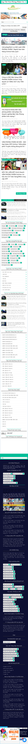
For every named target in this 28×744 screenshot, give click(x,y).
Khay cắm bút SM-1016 (8, 377)
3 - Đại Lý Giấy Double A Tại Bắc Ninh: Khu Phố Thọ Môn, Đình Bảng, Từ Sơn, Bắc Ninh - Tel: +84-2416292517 (13, 527)
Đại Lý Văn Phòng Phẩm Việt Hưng (10, 610)
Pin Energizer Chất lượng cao (17, 228)
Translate (13, 643)
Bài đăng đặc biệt (20, 200)
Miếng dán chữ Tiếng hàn (9, 357)
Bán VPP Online (7, 473)
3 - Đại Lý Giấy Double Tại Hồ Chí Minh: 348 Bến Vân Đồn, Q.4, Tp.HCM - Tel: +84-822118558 (13, 691)
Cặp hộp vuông (5, 251)
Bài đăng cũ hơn (21, 193)
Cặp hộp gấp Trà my (6, 246)
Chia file (5, 274)
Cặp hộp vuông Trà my (15, 251)
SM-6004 (4, 424)
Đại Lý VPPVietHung (8, 601)
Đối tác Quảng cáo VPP (8, 476)
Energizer (3, 225)
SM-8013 (4, 426)
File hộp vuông (4, 262)
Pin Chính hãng (12, 225)
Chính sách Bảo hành (15, 564)
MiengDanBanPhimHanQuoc (10, 335)
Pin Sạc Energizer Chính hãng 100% (8, 232)
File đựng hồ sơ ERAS (6, 265)
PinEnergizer (15, 235)
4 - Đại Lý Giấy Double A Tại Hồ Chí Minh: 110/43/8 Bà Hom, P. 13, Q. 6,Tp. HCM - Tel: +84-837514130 (13, 696)
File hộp (21, 255)
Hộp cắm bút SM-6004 (8, 366)
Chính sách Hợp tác (7, 569)
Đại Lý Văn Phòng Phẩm (8, 604)
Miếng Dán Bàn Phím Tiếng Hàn (10, 346)
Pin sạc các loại (7, 285)
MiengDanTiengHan (7, 343)
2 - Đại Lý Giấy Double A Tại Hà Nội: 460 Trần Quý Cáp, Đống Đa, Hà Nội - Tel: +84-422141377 (14, 522)
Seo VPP (5, 34)
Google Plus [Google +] (8, 670)
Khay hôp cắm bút (7, 386)
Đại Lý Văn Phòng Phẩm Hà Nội (10, 606)
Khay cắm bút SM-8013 (8, 381)
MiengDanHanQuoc (7, 341)
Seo (4, 64)
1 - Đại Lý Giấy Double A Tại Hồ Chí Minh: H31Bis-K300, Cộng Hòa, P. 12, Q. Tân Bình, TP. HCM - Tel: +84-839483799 (13, 681)
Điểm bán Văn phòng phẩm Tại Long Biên (11, 594)
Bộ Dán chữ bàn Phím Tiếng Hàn (10, 395)
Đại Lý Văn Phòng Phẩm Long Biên (10, 608)
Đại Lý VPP (6, 597)
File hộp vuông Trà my (15, 262)
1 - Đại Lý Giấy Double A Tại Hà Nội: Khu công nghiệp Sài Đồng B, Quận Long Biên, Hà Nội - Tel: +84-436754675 (14, 517)
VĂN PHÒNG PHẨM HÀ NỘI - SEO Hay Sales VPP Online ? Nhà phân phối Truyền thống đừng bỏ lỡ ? (14, 144)
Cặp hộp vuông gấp (5, 253)
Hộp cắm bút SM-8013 (8, 368)
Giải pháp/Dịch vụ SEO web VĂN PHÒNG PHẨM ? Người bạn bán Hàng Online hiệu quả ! (13, 49)
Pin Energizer (20, 225)
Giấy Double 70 (6, 399)
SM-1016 (4, 421)
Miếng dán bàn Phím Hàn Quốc (10, 354)
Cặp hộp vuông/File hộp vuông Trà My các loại (16, 216)
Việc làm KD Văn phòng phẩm (10, 159)
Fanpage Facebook (7, 666)
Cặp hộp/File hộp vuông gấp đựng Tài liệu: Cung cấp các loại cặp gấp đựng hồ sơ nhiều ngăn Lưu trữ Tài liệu (16, 324)
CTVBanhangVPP (7, 480)
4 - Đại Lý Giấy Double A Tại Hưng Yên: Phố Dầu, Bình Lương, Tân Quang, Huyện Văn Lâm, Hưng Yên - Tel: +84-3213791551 (13, 532)
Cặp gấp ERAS (5, 244)
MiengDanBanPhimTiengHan (9, 337)
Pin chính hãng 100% (6, 235)
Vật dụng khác (6, 289)
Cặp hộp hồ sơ (16, 246)
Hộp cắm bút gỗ (6, 370)
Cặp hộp (12, 244)
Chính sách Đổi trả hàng (8, 578)
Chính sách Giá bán (7, 566)
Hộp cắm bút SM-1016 (8, 364)
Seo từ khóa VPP (7, 97)
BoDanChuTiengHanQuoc (9, 393)
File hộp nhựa (13, 260)
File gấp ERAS (13, 255)
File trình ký (6, 276)
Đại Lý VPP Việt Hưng (16, 597)
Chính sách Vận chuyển (8, 576)
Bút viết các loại (7, 272)
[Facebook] (14, 455)
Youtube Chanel (6, 672)
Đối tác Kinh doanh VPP (8, 478)
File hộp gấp (4, 258)
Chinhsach (6, 564)
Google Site (5, 674)
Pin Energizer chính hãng (6, 230)
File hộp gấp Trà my (14, 258)
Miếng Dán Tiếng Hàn (8, 352)
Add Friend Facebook (8, 668)
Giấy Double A (6, 401)
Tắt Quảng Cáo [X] (3, 727)
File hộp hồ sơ (4, 260)
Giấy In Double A (7, 406)
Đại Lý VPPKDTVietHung (9, 599)
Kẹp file (4, 281)
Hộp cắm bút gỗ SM (7, 372)
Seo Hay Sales (6, 129)
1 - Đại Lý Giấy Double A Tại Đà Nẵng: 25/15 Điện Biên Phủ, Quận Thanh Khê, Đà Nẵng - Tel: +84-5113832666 (13, 618)
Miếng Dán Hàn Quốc (8, 350)
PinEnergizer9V (5, 237)
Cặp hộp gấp (20, 244)
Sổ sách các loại (7, 287)
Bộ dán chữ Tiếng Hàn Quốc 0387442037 (15, 316)
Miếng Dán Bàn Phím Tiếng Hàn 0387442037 (16, 202)
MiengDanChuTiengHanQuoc (10, 339)
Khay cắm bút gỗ (7, 383)
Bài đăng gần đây (8, 200)
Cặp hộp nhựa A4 (14, 249)
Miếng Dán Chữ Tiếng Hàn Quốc (10, 348)
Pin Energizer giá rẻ (18, 230)
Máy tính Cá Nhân (7, 283)
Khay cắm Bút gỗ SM (8, 375)
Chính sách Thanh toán (8, 571)
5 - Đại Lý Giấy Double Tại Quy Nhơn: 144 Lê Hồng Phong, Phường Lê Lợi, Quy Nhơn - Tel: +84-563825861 (13, 701)
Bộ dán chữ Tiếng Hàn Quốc (9, 397)
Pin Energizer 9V (5, 228)
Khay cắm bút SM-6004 (8, 379)
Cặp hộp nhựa (4, 249)
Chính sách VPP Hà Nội (8, 573)
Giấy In (4, 278)
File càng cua (4, 255)
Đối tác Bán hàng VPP (17, 473)
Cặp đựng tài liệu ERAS (17, 253)
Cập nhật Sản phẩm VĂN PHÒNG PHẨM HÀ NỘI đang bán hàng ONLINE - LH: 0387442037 (14, 491)
